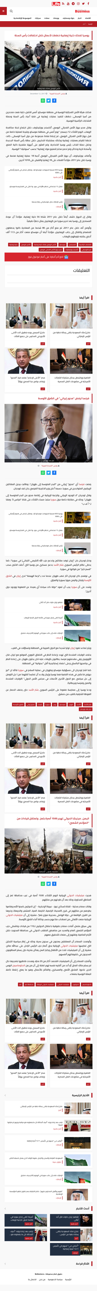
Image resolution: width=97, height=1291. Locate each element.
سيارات (38, 18)
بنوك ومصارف (68, 18)
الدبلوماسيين (19, 965)
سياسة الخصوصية (55, 1279)
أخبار (84, 24)
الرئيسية (90, 24)
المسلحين (72, 244)
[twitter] (48, 100)
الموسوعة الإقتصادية (22, 18)
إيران (18, 576)
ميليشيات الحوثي (76, 895)
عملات (47, 18)
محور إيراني (30, 704)
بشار (61, 565)
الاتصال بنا (32, 1279)
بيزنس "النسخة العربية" (57, 93)
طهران (71, 704)
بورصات (56, 18)
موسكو (62, 244)
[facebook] (54, 100)
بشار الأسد (87, 704)
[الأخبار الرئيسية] (5, 1095)
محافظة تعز (29, 984)
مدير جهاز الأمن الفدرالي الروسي (51, 249)
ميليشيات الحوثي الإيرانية (45, 984)
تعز (20, 984)
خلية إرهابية (13, 244)
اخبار (79, 18)
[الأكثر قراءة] (5, 1263)
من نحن (42, 1279)
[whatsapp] (43, 100)
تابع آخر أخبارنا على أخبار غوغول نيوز (46, 256)
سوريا (53, 499)
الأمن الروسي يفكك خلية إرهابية (45, 244)
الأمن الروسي (25, 244)
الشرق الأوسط (18, 704)
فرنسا (81, 484)
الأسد (56, 565)
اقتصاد (88, 18)
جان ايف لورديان (85, 709)
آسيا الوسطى (86, 249)
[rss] (63, 3)
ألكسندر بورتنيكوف (71, 249)
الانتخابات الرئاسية (85, 244)
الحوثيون (76, 984)
